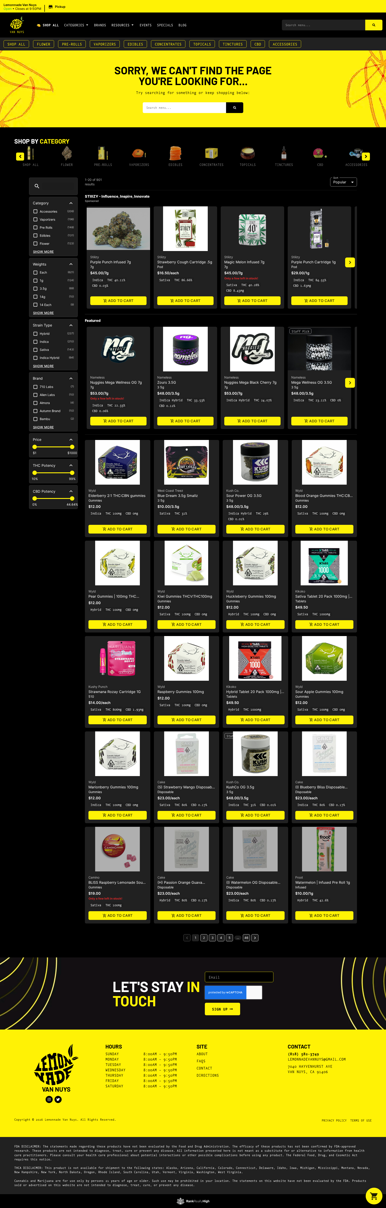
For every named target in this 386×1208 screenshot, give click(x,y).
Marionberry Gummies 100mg (113, 787)
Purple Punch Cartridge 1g (313, 262)
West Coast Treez (170, 490)
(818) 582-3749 (303, 1053)
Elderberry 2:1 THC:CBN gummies (116, 495)
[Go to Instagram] (49, 1099)
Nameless (97, 377)
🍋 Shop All (48, 25)
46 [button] (246, 938)
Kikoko (300, 591)
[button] (35, 7)
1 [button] (195, 938)
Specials (165, 25)
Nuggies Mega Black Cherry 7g (250, 382)
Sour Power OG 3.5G (244, 495)
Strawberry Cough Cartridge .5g (184, 262)
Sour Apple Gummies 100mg (319, 691)
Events (146, 25)
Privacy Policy (334, 1120)
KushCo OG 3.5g (240, 787)
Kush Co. (232, 490)
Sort (335, 177)
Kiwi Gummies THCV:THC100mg (184, 596)
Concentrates (168, 43)
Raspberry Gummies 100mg (180, 691)
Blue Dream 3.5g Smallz (177, 495)
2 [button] (204, 938)
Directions (208, 1075)
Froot (299, 877)
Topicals (202, 43)
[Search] (373, 25)
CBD (257, 43)
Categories (74, 25)
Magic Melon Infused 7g (244, 262)
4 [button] (221, 938)
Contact (204, 1067)
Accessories (285, 43)
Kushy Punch (97, 687)
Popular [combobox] (339, 182)
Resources (120, 25)
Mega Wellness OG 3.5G (311, 382)
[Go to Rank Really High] (193, 1201)
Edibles (135, 43)
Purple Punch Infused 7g (110, 262)
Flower (43, 43)
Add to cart (120, 300)
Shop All (16, 43)
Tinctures (233, 43)
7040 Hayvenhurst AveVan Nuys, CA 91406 (310, 1069)
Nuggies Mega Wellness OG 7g (116, 382)
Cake (161, 782)
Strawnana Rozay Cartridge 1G (114, 691)
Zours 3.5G (166, 382)
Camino (93, 877)
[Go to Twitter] (58, 1099)
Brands (100, 25)
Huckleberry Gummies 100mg (251, 596)
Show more (43, 251)
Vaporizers (105, 43)
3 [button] (213, 938)
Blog (182, 25)
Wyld (92, 490)
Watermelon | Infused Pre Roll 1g (322, 882)
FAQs (201, 1060)
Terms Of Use (361, 1120)
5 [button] (230, 938)
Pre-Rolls (72, 43)
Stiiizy (94, 257)
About (202, 1053)
